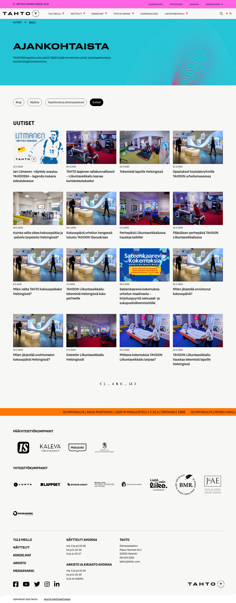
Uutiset (17, 22)
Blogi (19, 102)
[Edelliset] (100, 383)
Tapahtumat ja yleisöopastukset (66, 102)
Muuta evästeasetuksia (57, 599)
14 (130, 384)
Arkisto (19, 563)
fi (230, 13)
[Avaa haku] (221, 14)
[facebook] (15, 584)
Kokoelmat (22, 555)
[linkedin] (56, 584)
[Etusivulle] (21, 13)
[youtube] (26, 584)
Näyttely (34, 102)
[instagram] (47, 584)
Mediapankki (23, 571)
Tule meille (22, 540)
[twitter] (37, 584)
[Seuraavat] (135, 383)
